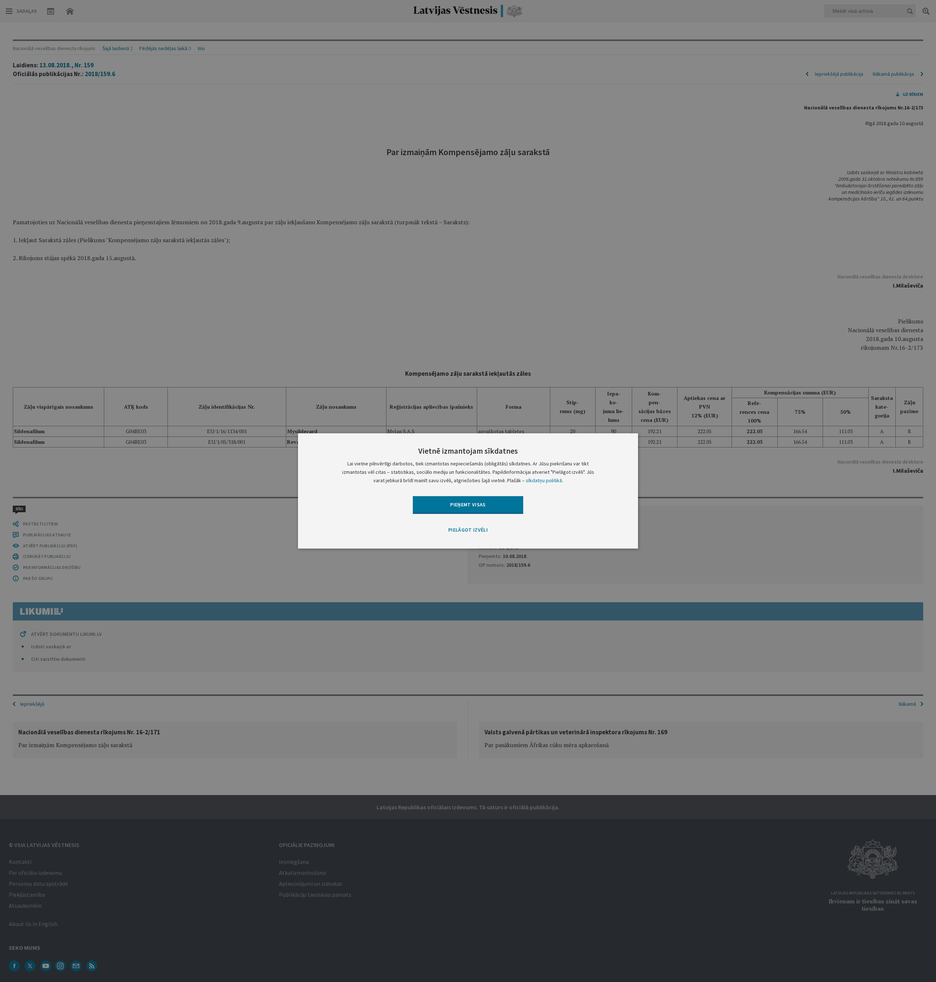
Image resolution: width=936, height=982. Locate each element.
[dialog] (468, 490)
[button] (468, 530)
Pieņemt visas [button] (468, 504)
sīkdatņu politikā (544, 480)
